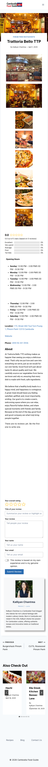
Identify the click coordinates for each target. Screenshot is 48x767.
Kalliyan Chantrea (19, 47)
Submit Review (14, 571)
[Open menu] (43, 4)
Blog (22, 740)
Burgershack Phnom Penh (12, 646)
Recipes (10, 740)
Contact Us (36, 740)
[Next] (41, 692)
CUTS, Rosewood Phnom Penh (37, 646)
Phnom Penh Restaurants (24, 37)
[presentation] (12, 677)
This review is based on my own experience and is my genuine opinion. (25, 563)
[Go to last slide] (6, 692)
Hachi (9, 688)
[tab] (19, 716)
